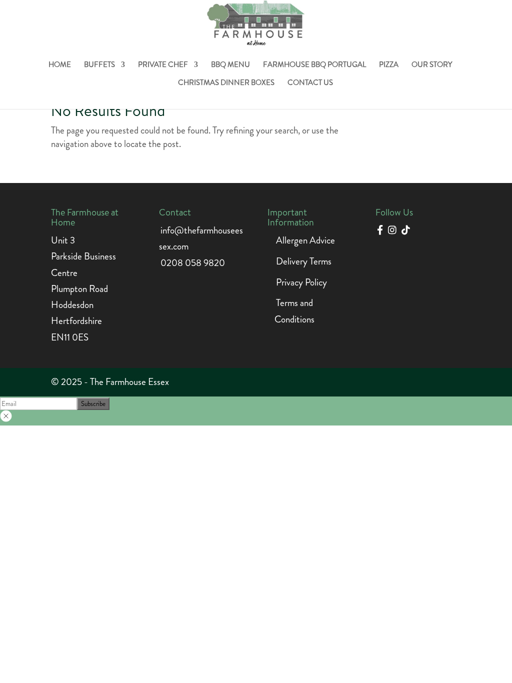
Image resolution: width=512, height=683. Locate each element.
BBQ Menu (230, 65)
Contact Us (310, 83)
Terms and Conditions (294, 311)
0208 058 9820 (192, 263)
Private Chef (163, 65)
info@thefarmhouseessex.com (201, 238)
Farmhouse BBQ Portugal (314, 65)
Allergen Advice (305, 240)
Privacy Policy (301, 282)
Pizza (388, 65)
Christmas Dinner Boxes (226, 83)
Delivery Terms (304, 261)
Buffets (99, 65)
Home (59, 65)
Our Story (432, 65)
